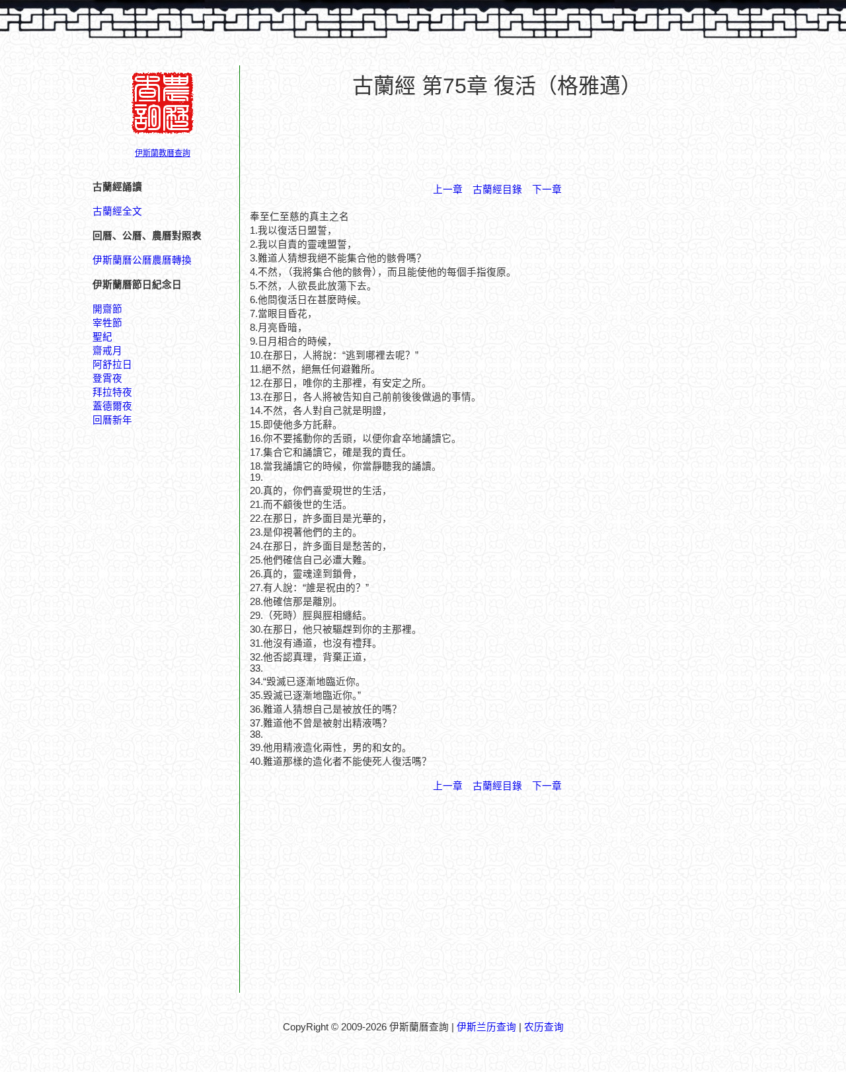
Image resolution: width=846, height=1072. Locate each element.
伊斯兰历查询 (486, 1027)
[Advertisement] (497, 139)
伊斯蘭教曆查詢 (162, 153)
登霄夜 (107, 378)
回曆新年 (112, 420)
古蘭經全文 (117, 211)
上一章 (448, 189)
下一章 (547, 189)
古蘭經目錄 (497, 189)
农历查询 (544, 1027)
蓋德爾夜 (112, 406)
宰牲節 (107, 323)
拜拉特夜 (112, 392)
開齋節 (107, 309)
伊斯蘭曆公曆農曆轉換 (142, 260)
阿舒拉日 (112, 364)
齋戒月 (107, 350)
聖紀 (102, 337)
